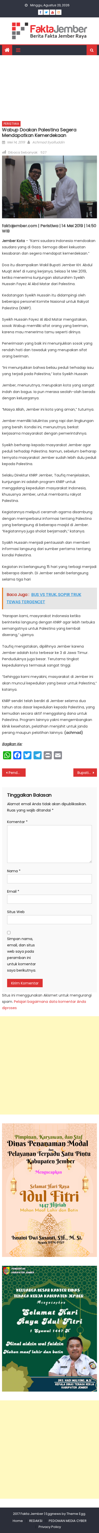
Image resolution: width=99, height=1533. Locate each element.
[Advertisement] (49, 86)
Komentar (17, 821)
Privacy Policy (50, 1526)
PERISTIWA (11, 124)
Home (18, 1520)
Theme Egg (76, 1513)
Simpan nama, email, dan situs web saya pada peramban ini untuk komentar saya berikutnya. (21, 954)
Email (13, 891)
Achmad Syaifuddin (48, 142)
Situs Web (16, 911)
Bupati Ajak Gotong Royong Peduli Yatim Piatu (87, 772)
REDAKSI (35, 1520)
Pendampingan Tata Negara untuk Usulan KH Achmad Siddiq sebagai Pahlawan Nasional (17, 772)
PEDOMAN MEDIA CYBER (68, 1520)
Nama (14, 871)
